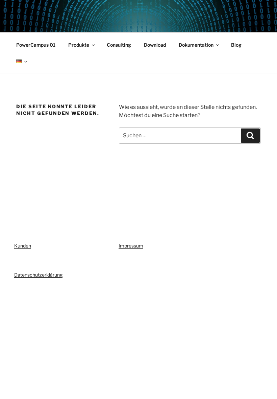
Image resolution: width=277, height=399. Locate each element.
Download (155, 45)
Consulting (119, 45)
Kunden (22, 246)
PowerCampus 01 (35, 45)
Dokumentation (196, 45)
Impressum (131, 246)
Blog (236, 45)
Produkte (78, 45)
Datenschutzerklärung (38, 275)
